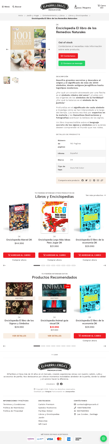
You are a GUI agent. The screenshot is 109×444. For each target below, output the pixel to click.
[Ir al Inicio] (54, 7)
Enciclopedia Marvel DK (19, 239)
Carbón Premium (46, 404)
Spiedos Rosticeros (47, 408)
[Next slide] (49, 49)
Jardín (41, 417)
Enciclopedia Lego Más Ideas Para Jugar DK (54, 241)
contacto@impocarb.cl (87, 404)
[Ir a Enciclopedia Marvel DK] (19, 218)
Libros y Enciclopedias (78, 15)
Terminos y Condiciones (14, 404)
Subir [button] (55, 355)
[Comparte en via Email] (98, 180)
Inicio (20, 15)
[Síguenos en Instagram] (57, 384)
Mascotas (42, 421)
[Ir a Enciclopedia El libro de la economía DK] (90, 218)
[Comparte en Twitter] (86, 180)
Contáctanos (69, 56)
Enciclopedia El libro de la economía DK (90, 241)
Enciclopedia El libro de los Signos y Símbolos (19, 322)
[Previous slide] (7, 49)
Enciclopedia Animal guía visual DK (54, 322)
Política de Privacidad (13, 411)
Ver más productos (95, 195)
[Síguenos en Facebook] (61, 384)
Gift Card (42, 424)
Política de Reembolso (13, 408)
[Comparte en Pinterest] (94, 180)
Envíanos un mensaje (72, 63)
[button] (101, 180)
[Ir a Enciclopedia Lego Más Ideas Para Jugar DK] (54, 218)
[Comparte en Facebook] (82, 180)
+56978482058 (84, 408)
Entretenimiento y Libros (54, 15)
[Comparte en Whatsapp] (90, 180)
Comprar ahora (19, 260)
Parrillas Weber (45, 411)
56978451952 (83, 411)
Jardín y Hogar (33, 15)
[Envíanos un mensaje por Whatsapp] (103, 438)
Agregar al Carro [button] (21, 255)
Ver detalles (19, 336)
